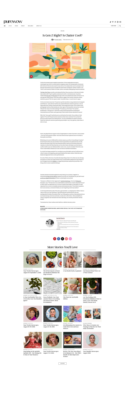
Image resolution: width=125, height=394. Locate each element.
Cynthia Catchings (65, 181)
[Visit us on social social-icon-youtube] (120, 22)
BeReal (55, 161)
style (10, 25)
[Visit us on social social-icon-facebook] (115, 22)
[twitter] (62, 238)
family (23, 25)
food (16, 25)
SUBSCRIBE (113, 25)
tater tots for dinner (52, 176)
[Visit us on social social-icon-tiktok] (110, 22)
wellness (30, 25)
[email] (2, 30)
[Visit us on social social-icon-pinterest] (113, 22)
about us (39, 25)
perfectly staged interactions (47, 178)
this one (48, 95)
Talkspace (78, 181)
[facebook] (58, 238)
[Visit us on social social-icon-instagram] (117, 22)
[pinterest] (31, 76)
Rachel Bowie (58, 39)
